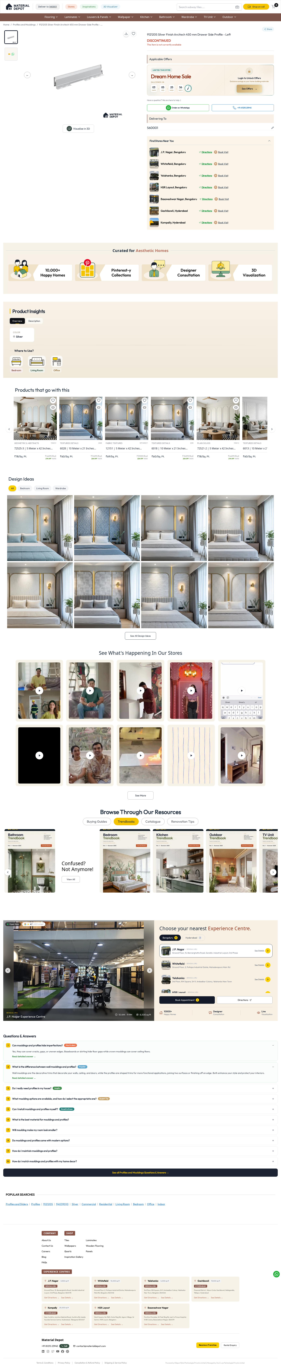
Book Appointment (184, 1000)
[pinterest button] (67, 1351)
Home (6, 24)
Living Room (42, 488)
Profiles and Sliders (17, 1204)
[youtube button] (57, 1351)
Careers (46, 1251)
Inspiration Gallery (73, 1256)
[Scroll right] (273, 872)
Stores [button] (71, 6)
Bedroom (25, 488)
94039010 (62, 1204)
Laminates (91, 1240)
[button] (17, 7)
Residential (105, 1204)
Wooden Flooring (94, 1245)
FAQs (44, 1262)
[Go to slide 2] (11, 54)
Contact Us (47, 1245)
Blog (44, 1256)
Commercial (89, 1204)
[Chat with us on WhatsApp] (276, 1274)
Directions (207, 152)
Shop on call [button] (258, 6)
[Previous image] (7, 970)
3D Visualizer (110, 6)
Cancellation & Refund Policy (87, 1363)
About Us (46, 1240)
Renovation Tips (182, 821)
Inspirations (89, 6)
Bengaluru (169, 937)
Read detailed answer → (24, 1056)
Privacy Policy (64, 1363)
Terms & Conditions (44, 1363)
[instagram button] (48, 1351)
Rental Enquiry (230, 1345)
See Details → (67, 1297)
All (12, 488)
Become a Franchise (207, 1345)
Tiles (66, 1240)
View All (71, 879)
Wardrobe (60, 488)
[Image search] (237, 7)
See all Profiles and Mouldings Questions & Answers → (140, 1172)
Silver (75, 1204)
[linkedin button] (43, 1351)
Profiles (35, 1204)
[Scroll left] (8, 872)
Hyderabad (193, 937)
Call (65, 1346)
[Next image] (149, 970)
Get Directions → (51, 1297)
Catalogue (153, 821)
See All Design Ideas (140, 635)
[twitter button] (52, 1351)
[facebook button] (62, 1351)
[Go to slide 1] (11, 37)
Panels (89, 1251)
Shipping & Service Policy (116, 1363)
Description (34, 320)
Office (150, 1204)
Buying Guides (97, 821)
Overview (17, 320)
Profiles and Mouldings (24, 24)
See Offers (249, 88)
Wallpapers (70, 1245)
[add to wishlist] (133, 34)
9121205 (48, 1204)
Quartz (67, 1251)
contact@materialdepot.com (91, 1346)
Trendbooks (126, 821)
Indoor (161, 1204)
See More (140, 795)
